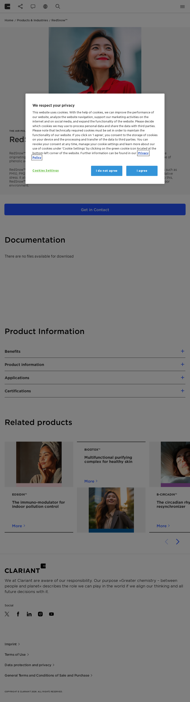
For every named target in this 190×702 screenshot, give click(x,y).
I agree (142, 171)
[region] (95, 139)
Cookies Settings (45, 170)
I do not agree (106, 171)
